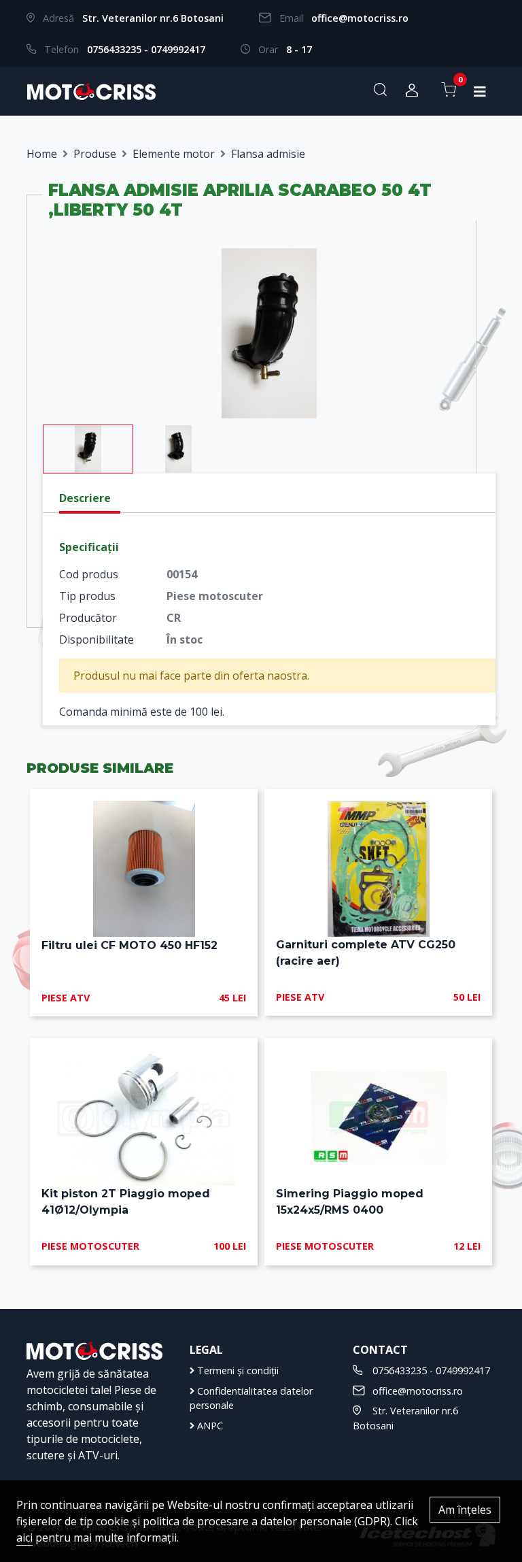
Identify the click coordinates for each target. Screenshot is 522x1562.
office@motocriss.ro (359, 18)
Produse (94, 153)
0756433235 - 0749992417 (146, 49)
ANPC (208, 1425)
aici (24, 1537)
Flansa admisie (268, 153)
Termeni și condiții (236, 1370)
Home (42, 153)
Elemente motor (174, 153)
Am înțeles (464, 1509)
